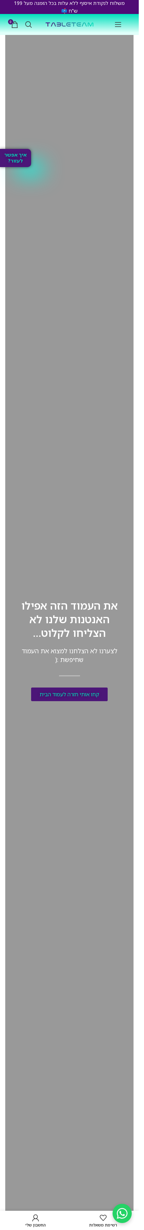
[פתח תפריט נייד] (118, 24)
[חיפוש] (29, 24)
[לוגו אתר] (69, 24)
